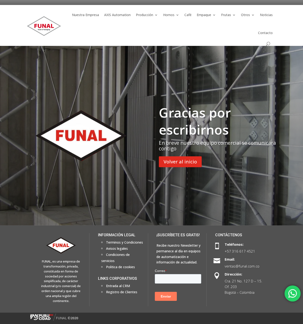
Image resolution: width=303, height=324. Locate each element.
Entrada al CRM (118, 286)
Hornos (168, 15)
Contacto (265, 33)
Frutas (226, 15)
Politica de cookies (120, 267)
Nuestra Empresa (85, 15)
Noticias (266, 15)
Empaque (204, 15)
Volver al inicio (180, 161)
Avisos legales (117, 248)
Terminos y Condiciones (124, 242)
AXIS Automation (117, 15)
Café (188, 15)
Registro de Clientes (121, 292)
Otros (245, 15)
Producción (144, 15)
